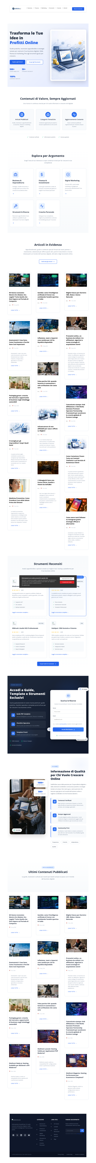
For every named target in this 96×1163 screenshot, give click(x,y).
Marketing (44, 8)
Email (54, 716)
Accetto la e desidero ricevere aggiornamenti (69, 724)
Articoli (65, 8)
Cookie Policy (69, 1154)
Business (30, 8)
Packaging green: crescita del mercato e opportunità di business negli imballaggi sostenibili (19, 399)
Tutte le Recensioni (56, 1130)
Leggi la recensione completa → (20, 612)
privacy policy (63, 724)
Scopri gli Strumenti (34, 62)
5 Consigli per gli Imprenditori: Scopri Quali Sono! (18, 443)
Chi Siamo (56, 1124)
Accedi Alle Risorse (67, 729)
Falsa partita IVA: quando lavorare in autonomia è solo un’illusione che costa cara (47, 384)
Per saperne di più (26, 584)
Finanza (37, 8)
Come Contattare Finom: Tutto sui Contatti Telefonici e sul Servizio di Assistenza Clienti (75, 459)
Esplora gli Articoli (17, 62)
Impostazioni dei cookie (67, 578)
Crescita (59, 8)
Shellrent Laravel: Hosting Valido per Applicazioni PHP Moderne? (48, 1051)
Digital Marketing (42, 1134)
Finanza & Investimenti (43, 1129)
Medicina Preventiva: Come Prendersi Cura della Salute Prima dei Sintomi (19, 500)
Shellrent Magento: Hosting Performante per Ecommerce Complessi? (76, 1075)
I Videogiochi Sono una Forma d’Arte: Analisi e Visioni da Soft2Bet (46, 482)
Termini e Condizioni (79, 1154)
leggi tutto (14, 310)
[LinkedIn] (21, 1135)
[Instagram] (25, 1135)
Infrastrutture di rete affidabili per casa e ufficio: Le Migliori (48, 429)
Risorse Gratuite (78, 9)
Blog (55, 1139)
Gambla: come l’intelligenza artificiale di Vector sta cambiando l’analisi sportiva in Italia (48, 296)
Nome (54, 708)
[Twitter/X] (17, 1135)
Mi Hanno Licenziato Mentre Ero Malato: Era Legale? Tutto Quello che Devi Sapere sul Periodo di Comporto (18, 297)
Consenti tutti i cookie (67, 582)
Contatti (56, 1126)
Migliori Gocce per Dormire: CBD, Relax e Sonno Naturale (76, 295)
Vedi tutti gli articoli (46, 261)
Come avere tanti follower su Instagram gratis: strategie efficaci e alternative (76, 520)
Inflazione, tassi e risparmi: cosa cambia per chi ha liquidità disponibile (48, 340)
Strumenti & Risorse (43, 1139)
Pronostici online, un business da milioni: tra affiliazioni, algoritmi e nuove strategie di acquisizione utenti (74, 340)
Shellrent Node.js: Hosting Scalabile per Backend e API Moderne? (19, 1065)
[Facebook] (13, 1135)
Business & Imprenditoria (43, 1125)
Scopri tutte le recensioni (47, 664)
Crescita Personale (42, 1144)
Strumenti (51, 8)
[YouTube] (28, 1135)
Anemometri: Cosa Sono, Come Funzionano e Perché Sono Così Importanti (19, 342)
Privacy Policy (61, 1154)
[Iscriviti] (82, 1130)
